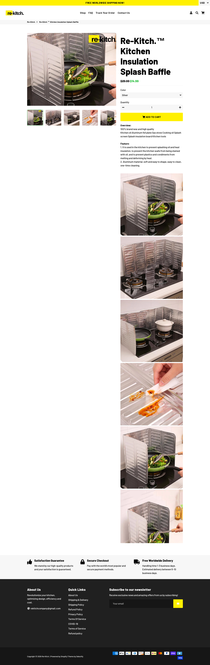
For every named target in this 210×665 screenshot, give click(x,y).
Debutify (79, 656)
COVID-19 (73, 623)
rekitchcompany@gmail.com (45, 608)
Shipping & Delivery (78, 599)
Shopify (64, 656)
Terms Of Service (77, 618)
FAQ (90, 12)
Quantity (124, 102)
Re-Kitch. (31, 22)
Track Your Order (105, 12)
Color (123, 89)
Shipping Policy (76, 604)
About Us (73, 595)
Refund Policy (75, 609)
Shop (83, 12)
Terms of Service (77, 628)
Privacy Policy (75, 614)
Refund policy (75, 633)
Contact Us (124, 12)
